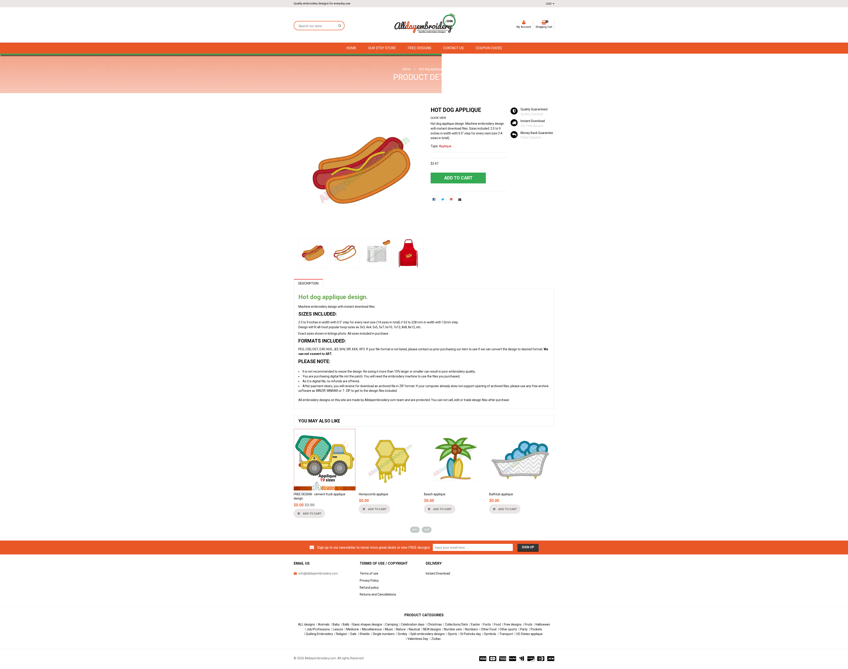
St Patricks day (470, 634)
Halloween (543, 624)
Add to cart (311, 513)
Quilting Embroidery (319, 634)
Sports (452, 634)
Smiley (402, 634)
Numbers (471, 629)
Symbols (490, 634)
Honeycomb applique (373, 494)
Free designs (513, 624)
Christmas (435, 624)
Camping (391, 624)
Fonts (487, 624)
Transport (506, 634)
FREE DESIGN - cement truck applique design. (319, 496)
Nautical (414, 629)
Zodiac (436, 639)
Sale (353, 634)
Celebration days (412, 624)
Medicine (352, 629)
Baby (336, 624)
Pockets (536, 629)
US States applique (529, 634)
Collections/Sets (456, 624)
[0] (434, 199)
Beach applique (434, 494)
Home (406, 69)
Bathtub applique (501, 494)
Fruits (528, 624)
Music (389, 629)
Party (524, 629)
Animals (323, 624)
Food (497, 624)
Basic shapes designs (367, 624)
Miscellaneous (372, 629)
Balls (346, 624)
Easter (475, 624)
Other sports (508, 629)
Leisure (338, 629)
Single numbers (384, 634)
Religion (341, 634)
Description (308, 283)
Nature (401, 629)
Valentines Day (417, 639)
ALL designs (306, 624)
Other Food (488, 629)
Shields (365, 634)
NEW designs (432, 629)
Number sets (453, 629)
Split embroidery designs (427, 634)
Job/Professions (318, 629)
